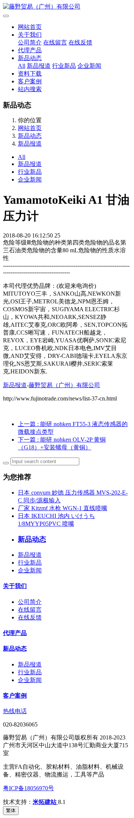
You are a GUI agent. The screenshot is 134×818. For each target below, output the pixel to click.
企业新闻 (89, 66)
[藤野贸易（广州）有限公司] (67, 7)
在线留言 (55, 42)
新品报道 (39, 66)
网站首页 (30, 27)
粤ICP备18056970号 (28, 788)
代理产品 (30, 50)
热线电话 (15, 711)
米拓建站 (45, 802)
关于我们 (30, 34)
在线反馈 (80, 42)
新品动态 (30, 58)
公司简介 (30, 42)
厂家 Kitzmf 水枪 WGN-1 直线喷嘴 (62, 508)
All (21, 66)
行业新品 (64, 66)
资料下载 (30, 73)
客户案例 (30, 81)
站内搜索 (30, 89)
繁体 (11, 810)
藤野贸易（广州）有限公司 (64, 385)
